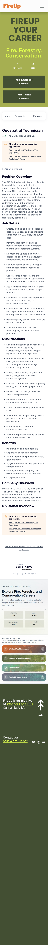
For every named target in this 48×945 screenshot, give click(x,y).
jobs (7, 116)
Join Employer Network (24, 81)
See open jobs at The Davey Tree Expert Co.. (23, 151)
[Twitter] (33, 742)
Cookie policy (30, 574)
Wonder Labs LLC (20, 704)
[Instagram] (38, 742)
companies (20, 116)
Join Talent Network (24, 96)
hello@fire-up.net (15, 741)
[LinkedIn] (43, 742)
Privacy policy (18, 574)
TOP (40, 714)
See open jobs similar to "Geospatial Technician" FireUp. (25, 157)
